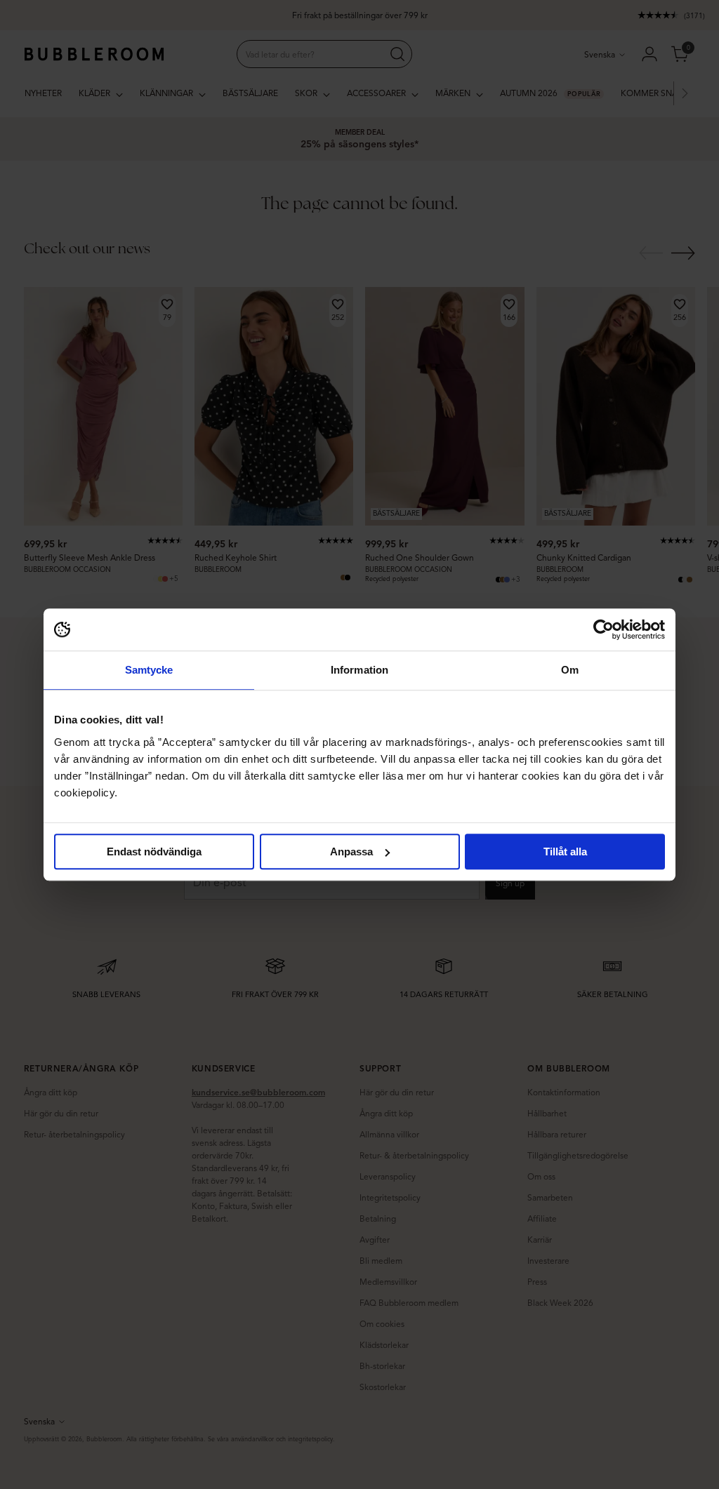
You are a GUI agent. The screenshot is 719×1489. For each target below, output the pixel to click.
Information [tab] (359, 670)
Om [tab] (570, 670)
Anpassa (351, 851)
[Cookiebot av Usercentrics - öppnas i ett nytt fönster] (603, 629)
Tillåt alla (565, 851)
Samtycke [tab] (149, 670)
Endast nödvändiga (154, 851)
